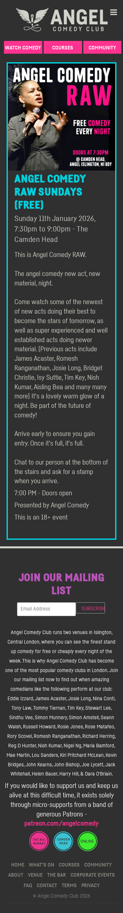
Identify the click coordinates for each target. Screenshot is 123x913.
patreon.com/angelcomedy (61, 823)
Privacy (90, 885)
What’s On (41, 864)
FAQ (28, 885)
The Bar (56, 875)
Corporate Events (93, 875)
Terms (69, 885)
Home (17, 864)
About (15, 875)
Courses (62, 47)
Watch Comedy (23, 47)
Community (102, 47)
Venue (35, 875)
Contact (47, 885)
